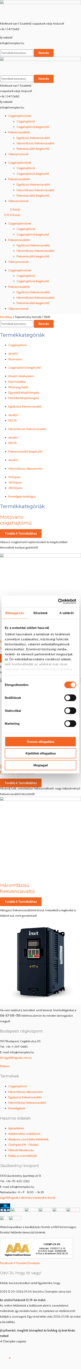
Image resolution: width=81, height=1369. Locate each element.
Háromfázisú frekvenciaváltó (35, 143)
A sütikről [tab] (66, 613)
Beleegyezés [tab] (14, 613)
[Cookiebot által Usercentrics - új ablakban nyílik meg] (58, 601)
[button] (9, 1358)
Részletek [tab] (40, 613)
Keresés (43, 53)
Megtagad (40, 765)
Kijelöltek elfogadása (41, 753)
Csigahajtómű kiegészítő (33, 127)
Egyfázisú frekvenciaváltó (33, 138)
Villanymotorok (18, 154)
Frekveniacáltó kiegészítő (33, 149)
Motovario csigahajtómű (16, 520)
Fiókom (5, 1066)
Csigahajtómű (26, 121)
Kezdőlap (6, 317)
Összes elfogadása (40, 741)
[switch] (70, 697)
